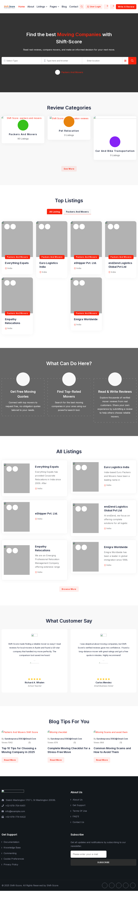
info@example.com (15, 811)
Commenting (10, 853)
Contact (73, 6)
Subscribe (103, 862)
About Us (77, 799)
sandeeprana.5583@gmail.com (20, 739)
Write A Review (126, 6)
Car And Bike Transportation (115, 150)
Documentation (11, 842)
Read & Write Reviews (115, 392)
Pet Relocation (69, 130)
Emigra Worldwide (86, 319)
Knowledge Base (12, 847)
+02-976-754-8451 (15, 805)
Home (21, 6)
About (30, 6)
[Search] (81, 6)
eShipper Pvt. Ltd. (85, 263)
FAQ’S (76, 816)
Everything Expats (17, 263)
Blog (64, 6)
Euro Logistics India (116, 467)
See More (69, 168)
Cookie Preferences (14, 858)
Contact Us (78, 822)
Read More (10, 760)
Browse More (69, 589)
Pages (53, 6)
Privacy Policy (11, 864)
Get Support (79, 805)
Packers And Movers (23, 134)
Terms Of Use (80, 811)
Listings (41, 6)
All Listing (54, 211)
